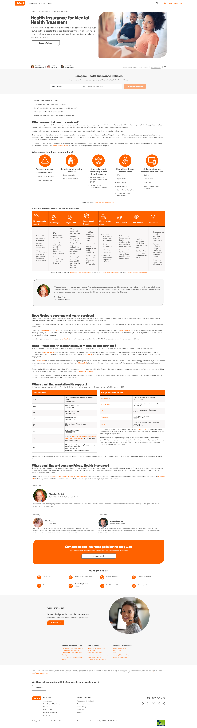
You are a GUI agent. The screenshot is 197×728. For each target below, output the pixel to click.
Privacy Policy (81, 707)
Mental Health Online (60, 146)
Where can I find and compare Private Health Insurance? (54, 115)
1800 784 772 (158, 698)
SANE (103, 424)
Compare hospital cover (144, 576)
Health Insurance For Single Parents (98, 655)
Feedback (39, 688)
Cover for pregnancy (112, 576)
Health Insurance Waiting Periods (84, 576)
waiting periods (81, 363)
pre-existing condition (85, 371)
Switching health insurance (145, 585)
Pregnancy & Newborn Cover (121, 655)
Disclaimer (80, 709)
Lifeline (103, 411)
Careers (46, 707)
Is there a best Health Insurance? (97, 659)
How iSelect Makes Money (52, 704)
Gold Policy (88, 354)
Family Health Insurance (94, 657)
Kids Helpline (106, 405)
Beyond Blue (105, 399)
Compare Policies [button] (45, 43)
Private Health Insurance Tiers (96, 648)
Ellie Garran (49, 521)
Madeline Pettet (56, 494)
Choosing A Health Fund (94, 652)
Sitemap (79, 712)
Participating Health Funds (85, 701)
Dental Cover (47, 576)
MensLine (104, 417)
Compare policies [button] (98, 556)
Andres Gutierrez (116, 521)
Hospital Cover (117, 650)
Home (33, 11)
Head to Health (142, 429)
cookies (71, 721)
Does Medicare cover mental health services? (50, 104)
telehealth (65, 339)
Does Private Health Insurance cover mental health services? (55, 108)
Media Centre (47, 709)
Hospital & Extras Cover (119, 648)
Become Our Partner (50, 712)
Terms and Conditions (84, 704)
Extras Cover (40, 361)
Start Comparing (135, 86)
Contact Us (46, 715)
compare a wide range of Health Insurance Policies (68, 476)
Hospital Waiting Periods (120, 657)
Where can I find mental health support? (48, 112)
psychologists (125, 330)
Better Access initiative (50, 330)
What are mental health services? (45, 101)
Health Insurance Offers (113, 585)
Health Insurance (43, 11)
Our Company (47, 701)
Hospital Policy (48, 352)
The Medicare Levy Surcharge (70, 650)
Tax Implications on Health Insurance (72, 648)
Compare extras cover (49, 585)
